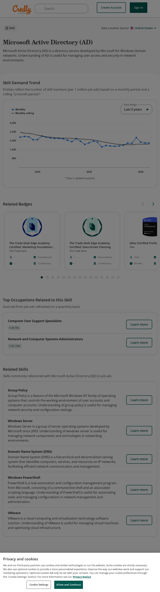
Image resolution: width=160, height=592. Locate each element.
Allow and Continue (68, 584)
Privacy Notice (82, 577)
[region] (80, 572)
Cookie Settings (38, 584)
